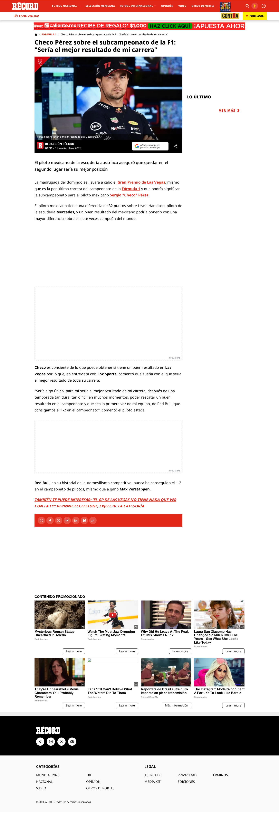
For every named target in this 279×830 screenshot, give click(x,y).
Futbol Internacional (136, 6)
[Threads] (67, 520)
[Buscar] (247, 6)
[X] (58, 520)
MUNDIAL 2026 (47, 775)
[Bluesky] (84, 520)
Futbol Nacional (64, 6)
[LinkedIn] (75, 520)
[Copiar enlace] (93, 520)
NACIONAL (44, 781)
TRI (88, 775)
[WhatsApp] (41, 520)
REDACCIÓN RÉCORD (59, 144)
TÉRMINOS (219, 775)
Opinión (167, 6)
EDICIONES (186, 781)
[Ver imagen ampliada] (108, 98)
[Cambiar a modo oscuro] (254, 6)
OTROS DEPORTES (100, 788)
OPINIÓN (93, 781)
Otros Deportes (203, 6)
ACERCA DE (153, 775)
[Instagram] (51, 742)
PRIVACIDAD (187, 775)
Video (182, 6)
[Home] (36, 34)
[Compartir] (175, 146)
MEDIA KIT (152, 781)
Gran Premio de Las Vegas (141, 182)
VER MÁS (227, 110)
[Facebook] (50, 520)
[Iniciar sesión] (263, 6)
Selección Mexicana (100, 6)
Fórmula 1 (49, 34)
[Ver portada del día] (225, 6)
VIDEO (41, 788)
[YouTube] (72, 742)
